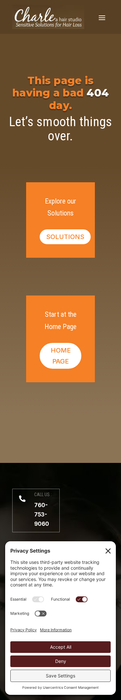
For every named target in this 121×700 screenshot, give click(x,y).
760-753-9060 (41, 514)
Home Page (61, 355)
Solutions (65, 237)
